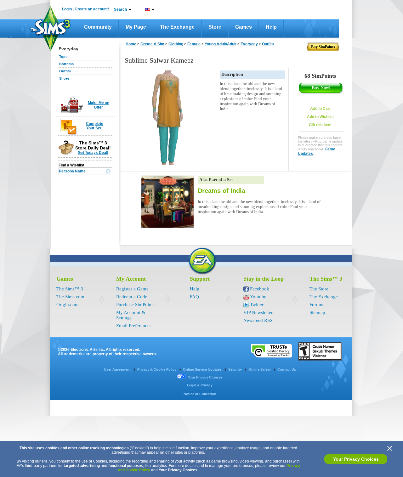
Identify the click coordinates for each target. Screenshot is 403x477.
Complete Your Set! (94, 125)
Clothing (175, 44)
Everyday (249, 44)
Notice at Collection (200, 394)
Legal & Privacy (200, 385)
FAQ (194, 296)
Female (194, 44)
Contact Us (286, 369)
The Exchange (177, 27)
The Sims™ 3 (69, 288)
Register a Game (132, 288)
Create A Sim (152, 44)
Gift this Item (320, 125)
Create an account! (92, 9)
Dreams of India (221, 190)
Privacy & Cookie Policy (157, 369)
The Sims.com (70, 296)
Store (214, 27)
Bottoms (66, 64)
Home (131, 44)
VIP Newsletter (258, 312)
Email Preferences (133, 325)
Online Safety (260, 369)
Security (235, 369)
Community (98, 27)
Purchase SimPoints (135, 304)
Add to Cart (320, 108)
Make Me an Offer (98, 105)
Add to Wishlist (320, 117)
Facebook (259, 288)
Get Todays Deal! (93, 152)
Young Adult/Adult (220, 44)
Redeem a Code (131, 296)
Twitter (257, 304)
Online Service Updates (203, 369)
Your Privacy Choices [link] (205, 377)
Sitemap (317, 312)
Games (243, 27)
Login (67, 9)
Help (271, 27)
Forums (316, 304)
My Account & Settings (130, 315)
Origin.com (67, 304)
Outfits (65, 71)
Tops (63, 57)
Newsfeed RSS (257, 320)
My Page (136, 27)
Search (120, 9)
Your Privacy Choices (356, 459)
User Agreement (118, 369)
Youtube (258, 296)
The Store (318, 288)
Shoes (64, 78)
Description (232, 74)
